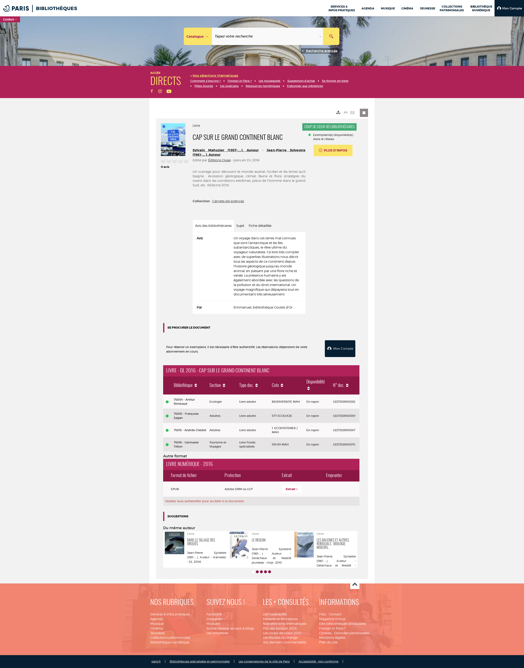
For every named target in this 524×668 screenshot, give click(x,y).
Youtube (213, 624)
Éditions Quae (219, 160)
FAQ (322, 614)
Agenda (156, 619)
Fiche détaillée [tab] (260, 226)
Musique (157, 624)
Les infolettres (217, 633)
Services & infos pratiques (170, 614)
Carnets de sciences (228, 201)
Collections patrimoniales (170, 638)
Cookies (325, 633)
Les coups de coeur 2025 (282, 633)
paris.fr (156, 661)
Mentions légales (332, 638)
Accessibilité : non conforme (318, 661)
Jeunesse (157, 633)
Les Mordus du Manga (280, 638)
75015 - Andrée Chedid (190, 430)
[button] (509, 8)
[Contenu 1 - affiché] (253, 571)
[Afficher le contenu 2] (257, 571)
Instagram (215, 619)
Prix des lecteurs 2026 (280, 628)
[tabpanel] (249, 273)
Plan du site (328, 642)
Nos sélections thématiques (284, 624)
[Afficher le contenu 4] (265, 571)
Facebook (214, 614)
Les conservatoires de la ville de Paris (264, 661)
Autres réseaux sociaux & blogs (230, 628)
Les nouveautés (275, 614)
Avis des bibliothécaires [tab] (213, 226)
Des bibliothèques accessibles (342, 624)
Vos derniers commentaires (284, 642)
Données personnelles (351, 633)
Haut (354, 584)
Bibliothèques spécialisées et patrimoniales (200, 661)
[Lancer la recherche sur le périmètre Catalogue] (331, 36)
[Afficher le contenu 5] (269, 571)
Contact (335, 614)
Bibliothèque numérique (169, 642)
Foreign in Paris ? (332, 628)
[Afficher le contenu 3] (261, 571)
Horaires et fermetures (280, 619)
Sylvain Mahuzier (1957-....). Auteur (226, 150)
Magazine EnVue (332, 619)
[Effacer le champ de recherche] (320, 36)
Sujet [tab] (240, 226)
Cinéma (156, 628)
